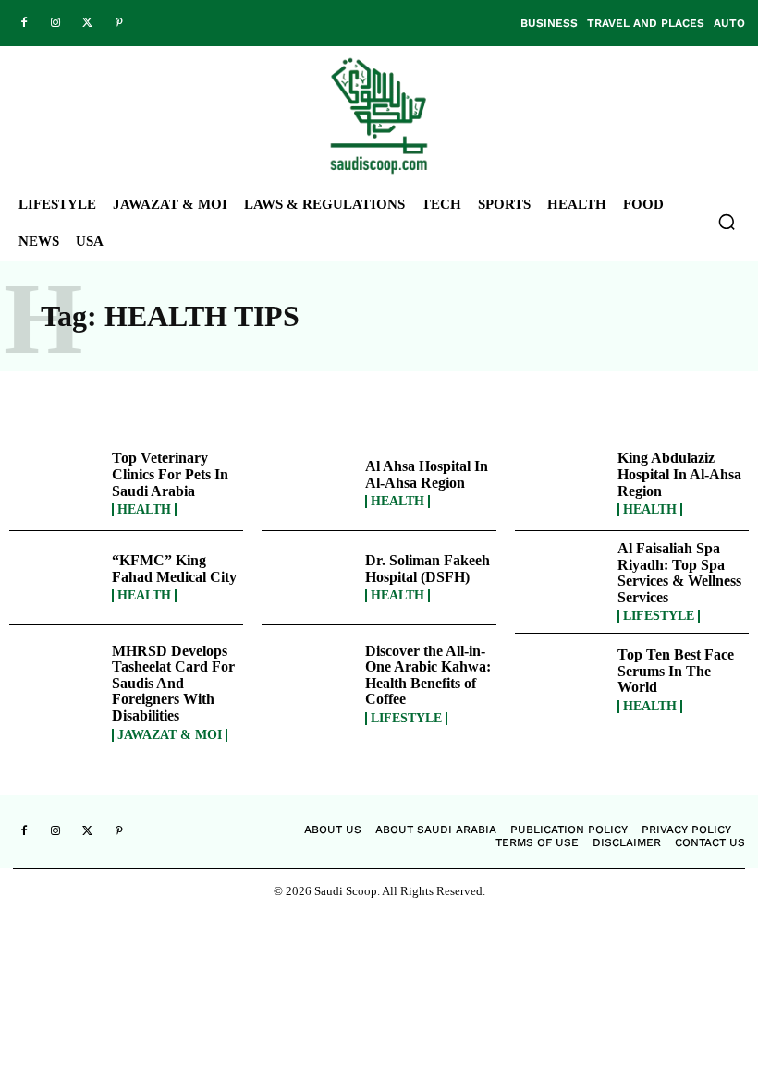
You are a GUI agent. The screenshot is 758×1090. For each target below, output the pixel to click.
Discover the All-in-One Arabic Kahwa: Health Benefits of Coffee (428, 675)
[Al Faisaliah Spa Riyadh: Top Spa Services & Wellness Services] (561, 577)
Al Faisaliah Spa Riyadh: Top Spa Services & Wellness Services (679, 572)
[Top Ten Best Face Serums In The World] (561, 680)
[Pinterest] (118, 23)
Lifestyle (658, 616)
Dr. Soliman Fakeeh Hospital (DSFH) (427, 568)
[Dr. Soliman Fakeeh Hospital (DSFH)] (308, 577)
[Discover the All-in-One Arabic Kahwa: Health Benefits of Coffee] (308, 680)
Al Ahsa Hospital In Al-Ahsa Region (426, 474)
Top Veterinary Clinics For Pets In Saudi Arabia (170, 474)
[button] (726, 221)
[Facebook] (24, 23)
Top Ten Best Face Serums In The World (675, 671)
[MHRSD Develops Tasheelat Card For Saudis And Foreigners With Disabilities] (56, 680)
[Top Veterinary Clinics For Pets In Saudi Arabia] (56, 483)
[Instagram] (55, 23)
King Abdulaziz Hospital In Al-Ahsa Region (679, 474)
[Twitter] (87, 23)
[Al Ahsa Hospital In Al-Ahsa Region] (308, 483)
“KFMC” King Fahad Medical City (174, 568)
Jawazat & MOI (169, 735)
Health (144, 509)
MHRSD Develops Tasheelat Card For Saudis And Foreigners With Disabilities (173, 683)
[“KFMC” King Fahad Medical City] (56, 577)
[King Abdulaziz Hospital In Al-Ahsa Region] (561, 483)
